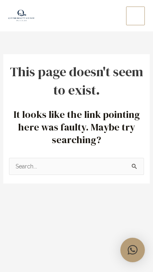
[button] (132, 250)
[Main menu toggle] (135, 16)
